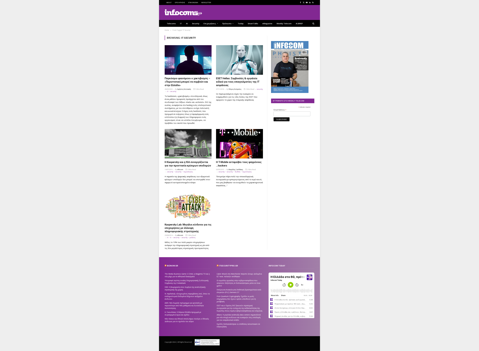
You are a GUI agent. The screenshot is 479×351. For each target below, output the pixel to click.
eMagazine (267, 23)
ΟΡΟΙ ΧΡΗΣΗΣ (180, 2)
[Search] (313, 23)
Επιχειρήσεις (210, 23)
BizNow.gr (172, 266)
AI (187, 23)
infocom (180, 169)
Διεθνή (237, 172)
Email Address (280, 110)
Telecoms (171, 23)
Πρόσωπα (226, 23)
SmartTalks (253, 23)
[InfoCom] (183, 12)
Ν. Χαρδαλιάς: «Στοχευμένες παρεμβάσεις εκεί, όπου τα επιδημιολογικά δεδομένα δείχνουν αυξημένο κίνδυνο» (187, 296)
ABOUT (169, 2)
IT (181, 23)
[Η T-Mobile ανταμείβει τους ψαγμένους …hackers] (239, 144)
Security (195, 23)
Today (240, 23)
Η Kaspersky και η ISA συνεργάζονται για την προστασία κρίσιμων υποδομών (188, 164)
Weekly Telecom (284, 23)
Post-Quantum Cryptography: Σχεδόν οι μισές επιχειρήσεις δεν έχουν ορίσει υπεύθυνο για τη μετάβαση (236, 299)
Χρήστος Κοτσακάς (184, 89)
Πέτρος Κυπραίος (235, 89)
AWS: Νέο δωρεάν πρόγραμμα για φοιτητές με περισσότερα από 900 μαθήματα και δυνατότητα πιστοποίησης (184, 305)
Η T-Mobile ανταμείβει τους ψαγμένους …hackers (239, 164)
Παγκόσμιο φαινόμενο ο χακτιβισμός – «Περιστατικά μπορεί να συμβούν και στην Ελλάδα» (187, 82)
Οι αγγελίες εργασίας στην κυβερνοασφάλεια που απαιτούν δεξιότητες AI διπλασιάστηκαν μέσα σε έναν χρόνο (238, 283)
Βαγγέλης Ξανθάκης (236, 169)
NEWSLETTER (206, 2)
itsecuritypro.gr (228, 266)
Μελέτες (192, 237)
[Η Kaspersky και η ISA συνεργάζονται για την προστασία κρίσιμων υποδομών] (188, 144)
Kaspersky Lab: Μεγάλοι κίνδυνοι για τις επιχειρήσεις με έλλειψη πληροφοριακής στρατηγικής (188, 228)
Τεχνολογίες (188, 172)
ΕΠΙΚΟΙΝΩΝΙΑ (193, 2)
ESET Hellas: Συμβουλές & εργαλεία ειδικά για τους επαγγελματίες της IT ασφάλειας (237, 82)
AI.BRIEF (299, 23)
